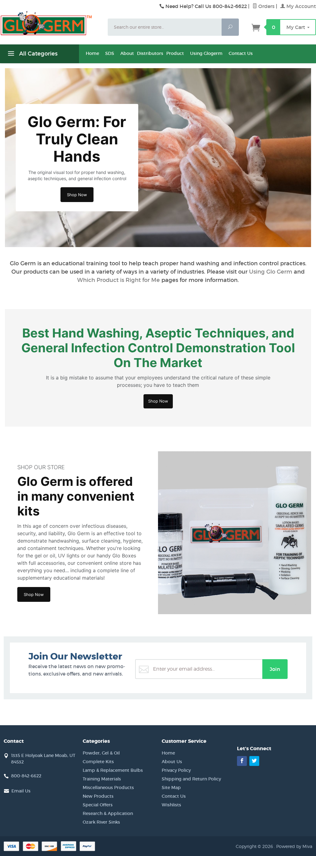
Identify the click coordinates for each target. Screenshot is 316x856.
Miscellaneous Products (108, 787)
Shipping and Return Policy (191, 779)
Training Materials (102, 779)
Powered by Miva (294, 846)
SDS (109, 53)
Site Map (171, 787)
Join (275, 669)
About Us (172, 761)
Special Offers (98, 805)
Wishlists (171, 805)
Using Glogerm (206, 53)
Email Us (21, 791)
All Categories (37, 53)
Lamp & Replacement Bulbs (113, 770)
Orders (266, 6)
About (127, 53)
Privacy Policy (176, 770)
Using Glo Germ (270, 271)
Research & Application (108, 813)
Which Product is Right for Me (118, 280)
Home (92, 53)
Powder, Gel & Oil (101, 753)
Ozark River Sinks (101, 822)
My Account (300, 6)
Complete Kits (98, 761)
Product (175, 53)
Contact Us (241, 53)
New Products (98, 796)
